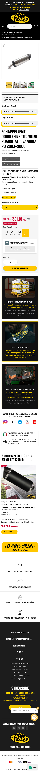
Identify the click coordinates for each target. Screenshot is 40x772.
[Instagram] (19, 728)
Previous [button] (31, 460)
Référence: (5, 504)
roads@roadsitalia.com (20, 663)
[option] (18, 501)
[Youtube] (23, 728)
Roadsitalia (11, 153)
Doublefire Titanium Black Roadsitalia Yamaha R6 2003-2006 (18, 507)
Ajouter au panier (20, 268)
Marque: (4, 153)
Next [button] (36, 460)
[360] (9, 84)
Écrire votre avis (12, 159)
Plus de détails (9, 532)
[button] (20, 707)
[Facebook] (14, 728)
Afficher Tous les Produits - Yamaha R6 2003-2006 (20, 547)
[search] (29, 26)
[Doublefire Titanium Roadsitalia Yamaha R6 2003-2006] (16, 84)
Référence (6, 150)
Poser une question (11, 164)
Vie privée (26, 769)
